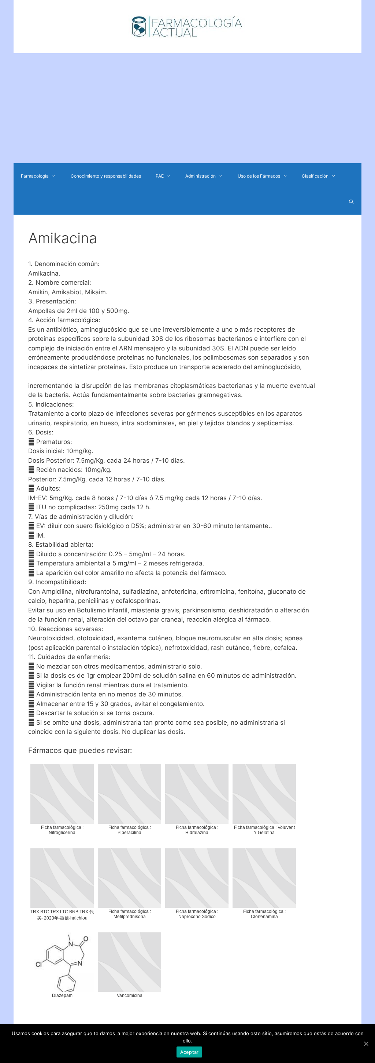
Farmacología (35, 176)
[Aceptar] (366, 1043)
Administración (200, 176)
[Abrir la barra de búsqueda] (351, 202)
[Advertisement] (187, 108)
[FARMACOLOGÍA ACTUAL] (187, 26)
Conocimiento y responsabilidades (106, 176)
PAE (160, 176)
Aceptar (189, 1052)
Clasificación (315, 176)
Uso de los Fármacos (259, 176)
